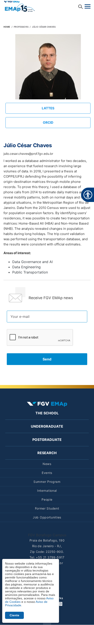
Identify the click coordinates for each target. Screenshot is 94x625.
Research (47, 453)
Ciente (14, 615)
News (47, 464)
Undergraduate (47, 426)
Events (47, 473)
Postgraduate (47, 439)
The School (47, 413)
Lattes (48, 108)
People (47, 499)
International (47, 490)
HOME (6, 26)
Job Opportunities (47, 517)
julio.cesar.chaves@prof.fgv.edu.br (28, 153)
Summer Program (47, 481)
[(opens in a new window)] (19, 6)
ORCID (48, 122)
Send (47, 359)
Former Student (47, 508)
